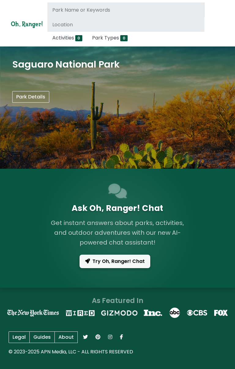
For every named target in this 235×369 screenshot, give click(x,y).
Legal (19, 337)
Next (229, 107)
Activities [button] (66, 37)
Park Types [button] (108, 37)
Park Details (30, 96)
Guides (42, 337)
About (66, 337)
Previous (6, 107)
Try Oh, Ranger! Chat (118, 261)
